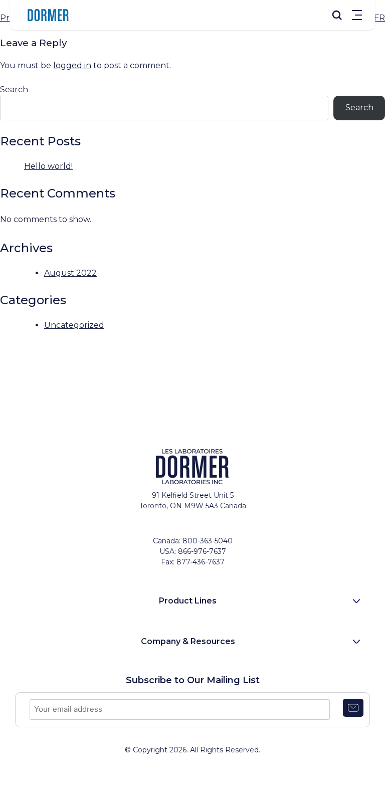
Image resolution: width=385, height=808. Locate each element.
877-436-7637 (200, 561)
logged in (72, 65)
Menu (357, 15)
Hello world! (48, 166)
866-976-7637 (202, 551)
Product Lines (188, 600)
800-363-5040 (207, 540)
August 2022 (70, 273)
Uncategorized (74, 325)
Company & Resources (188, 641)
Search (14, 89)
